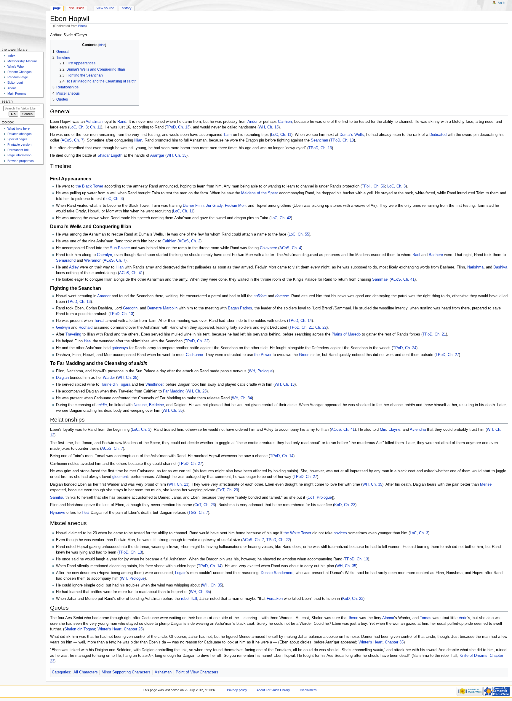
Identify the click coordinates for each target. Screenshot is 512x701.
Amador (104, 296)
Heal (88, 341)
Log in (501, 2)
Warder (109, 378)
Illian (138, 140)
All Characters (85, 672)
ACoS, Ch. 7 (72, 140)
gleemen (119, 477)
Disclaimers (308, 690)
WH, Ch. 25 (127, 378)
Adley (74, 267)
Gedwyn (63, 327)
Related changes (19, 134)
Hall (194, 599)
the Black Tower (89, 186)
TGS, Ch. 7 (198, 513)
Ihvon (353, 618)
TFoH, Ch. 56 (373, 186)
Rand (121, 122)
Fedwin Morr (235, 206)
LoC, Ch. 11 (281, 135)
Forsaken (275, 599)
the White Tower (297, 533)
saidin (102, 405)
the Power (262, 355)
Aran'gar (157, 155)
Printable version (19, 144)
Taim (227, 135)
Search (7, 101)
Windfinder (154, 384)
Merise (486, 484)
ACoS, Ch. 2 (189, 241)
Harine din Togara (115, 384)
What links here (18, 128)
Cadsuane (194, 355)
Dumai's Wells (352, 135)
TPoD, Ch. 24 (404, 348)
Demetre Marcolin (162, 308)
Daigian (62, 378)
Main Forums (16, 93)
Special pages (17, 139)
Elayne (394, 429)
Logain (180, 573)
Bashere (436, 255)
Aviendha (418, 429)
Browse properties (20, 161)
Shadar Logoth (109, 155)
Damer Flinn (193, 206)
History (127, 8)
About (11, 88)
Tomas (425, 618)
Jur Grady (214, 206)
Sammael (380, 279)
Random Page (17, 77)
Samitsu (57, 497)
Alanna (388, 618)
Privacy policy (237, 690)
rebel (185, 599)
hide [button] (102, 45)
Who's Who (15, 66)
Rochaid (85, 327)
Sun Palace (120, 248)
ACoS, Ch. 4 (290, 248)
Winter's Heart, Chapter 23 (120, 629)
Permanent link (18, 150)
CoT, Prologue (320, 497)
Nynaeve (57, 513)
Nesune (140, 405)
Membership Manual (21, 61)
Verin (463, 618)
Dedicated (438, 135)
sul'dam (260, 296)
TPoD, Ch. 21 (301, 327)
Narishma (475, 267)
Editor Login (15, 82)
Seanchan (319, 140)
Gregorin (130, 308)
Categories (61, 672)
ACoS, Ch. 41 (131, 273)
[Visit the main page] (23, 23)
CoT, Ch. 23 (227, 490)
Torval (99, 321)
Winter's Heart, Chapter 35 (381, 642)
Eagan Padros (240, 308)
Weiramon (92, 260)
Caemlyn (104, 255)
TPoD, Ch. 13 (177, 127)
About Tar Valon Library (273, 690)
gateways (120, 348)
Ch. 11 (95, 127)
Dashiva (500, 267)
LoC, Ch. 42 (281, 218)
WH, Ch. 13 (269, 127)
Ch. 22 (321, 327)
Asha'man (94, 122)
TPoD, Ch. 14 (300, 321)
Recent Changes (19, 72)
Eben (82, 26)
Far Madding (173, 391)
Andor (252, 122)
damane (282, 296)
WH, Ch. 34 (242, 398)
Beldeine (156, 405)
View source (105, 8)
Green (304, 355)
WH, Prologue (261, 371)
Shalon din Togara (79, 629)
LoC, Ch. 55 (299, 234)
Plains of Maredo (346, 334)
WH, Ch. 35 (176, 155)
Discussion (76, 8)
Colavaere (268, 248)
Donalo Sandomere (277, 573)
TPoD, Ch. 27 (447, 355)
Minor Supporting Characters (126, 672)
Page (57, 8)
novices (340, 533)
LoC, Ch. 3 (78, 127)
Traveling (73, 334)
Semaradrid (66, 260)
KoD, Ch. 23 (344, 505)
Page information (19, 155)
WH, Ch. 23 (197, 391)
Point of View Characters (197, 672)
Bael (416, 255)
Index (11, 55)
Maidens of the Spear (259, 193)
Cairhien (285, 122)
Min (383, 429)
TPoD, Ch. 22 (196, 341)
